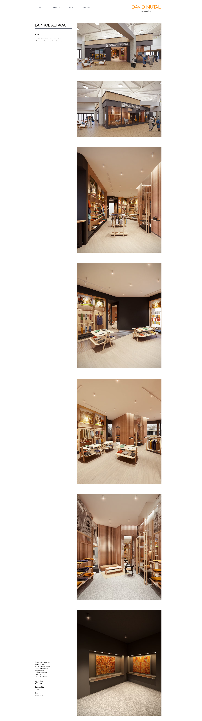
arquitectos (146, 11)
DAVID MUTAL (146, 7)
